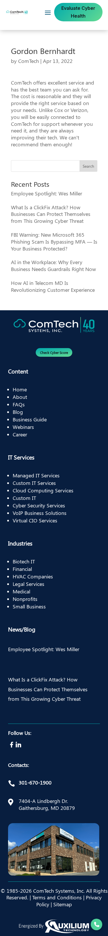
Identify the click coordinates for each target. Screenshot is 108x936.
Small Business (29, 606)
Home (20, 389)
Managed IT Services (36, 475)
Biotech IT (24, 561)
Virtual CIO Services (35, 520)
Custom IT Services (34, 482)
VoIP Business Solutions (40, 512)
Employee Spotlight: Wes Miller (46, 193)
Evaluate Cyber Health (78, 12)
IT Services (21, 457)
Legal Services (28, 583)
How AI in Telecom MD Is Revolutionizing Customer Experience (53, 286)
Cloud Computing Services (43, 490)
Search (88, 166)
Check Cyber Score (54, 352)
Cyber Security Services (39, 505)
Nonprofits (25, 598)
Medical (21, 591)
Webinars (23, 426)
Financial (22, 568)
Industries (20, 543)
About (20, 396)
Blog (18, 411)
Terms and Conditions (57, 897)
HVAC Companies (33, 576)
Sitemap (62, 904)
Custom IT (24, 497)
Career (20, 434)
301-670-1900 (35, 782)
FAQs (19, 404)
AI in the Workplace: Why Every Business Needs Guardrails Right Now (53, 265)
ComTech (28, 60)
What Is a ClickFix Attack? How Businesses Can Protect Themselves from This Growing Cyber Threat (50, 214)
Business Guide (30, 419)
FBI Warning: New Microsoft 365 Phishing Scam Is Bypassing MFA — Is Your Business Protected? (54, 241)
